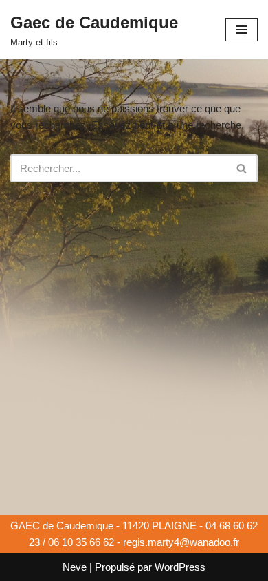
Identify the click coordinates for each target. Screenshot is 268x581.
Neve (75, 567)
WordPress (180, 567)
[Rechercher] (242, 168)
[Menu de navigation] (241, 29)
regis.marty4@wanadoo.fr (181, 542)
